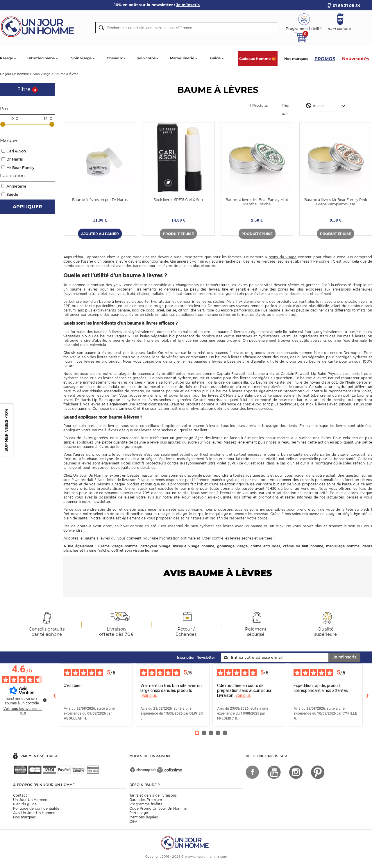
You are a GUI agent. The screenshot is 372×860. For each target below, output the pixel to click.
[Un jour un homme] (186, 842)
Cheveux (115, 58)
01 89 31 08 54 (346, 5)
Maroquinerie (182, 58)
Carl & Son (16, 151)
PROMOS (324, 58)
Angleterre (16, 186)
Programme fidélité (145, 804)
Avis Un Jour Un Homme (34, 813)
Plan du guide (25, 804)
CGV (133, 821)
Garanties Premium (145, 799)
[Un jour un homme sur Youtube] (274, 772)
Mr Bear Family (20, 167)
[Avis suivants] (367, 695)
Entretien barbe (40, 58)
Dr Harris (14, 159)
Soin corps (146, 58)
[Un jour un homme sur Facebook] (252, 772)
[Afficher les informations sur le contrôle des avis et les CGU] (44, 700)
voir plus (149, 695)
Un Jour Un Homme (30, 799)
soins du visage (282, 257)
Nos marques (296, 58)
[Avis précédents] (54, 695)
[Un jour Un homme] (39, 26)
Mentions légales (143, 817)
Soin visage (81, 58)
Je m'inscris (344, 657)
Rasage (6, 58)
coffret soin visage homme (134, 550)
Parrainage (138, 813)
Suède (12, 194)
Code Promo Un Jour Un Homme (158, 808)
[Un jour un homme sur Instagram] (296, 772)
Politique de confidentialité (36, 808)
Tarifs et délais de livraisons (153, 795)
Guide (215, 58)
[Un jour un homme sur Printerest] (317, 772)
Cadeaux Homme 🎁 (257, 58)
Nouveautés (355, 58)
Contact (20, 795)
